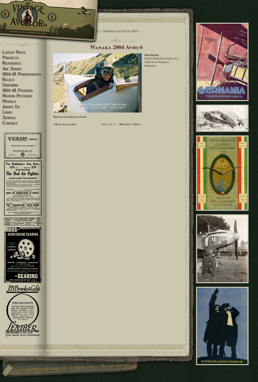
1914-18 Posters (23, 90)
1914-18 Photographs (23, 74)
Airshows (23, 68)
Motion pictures (23, 96)
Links (23, 112)
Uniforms (23, 85)
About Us (23, 106)
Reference (23, 63)
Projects (23, 57)
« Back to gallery (64, 124)
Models (23, 101)
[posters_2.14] (223, 212)
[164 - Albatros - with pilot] (223, 285)
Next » (137, 124)
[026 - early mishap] (223, 134)
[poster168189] (223, 103)
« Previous (124, 124)
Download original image (69, 117)
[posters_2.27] (223, 367)
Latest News (23, 52)
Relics (23, 79)
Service (23, 117)
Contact (23, 123)
